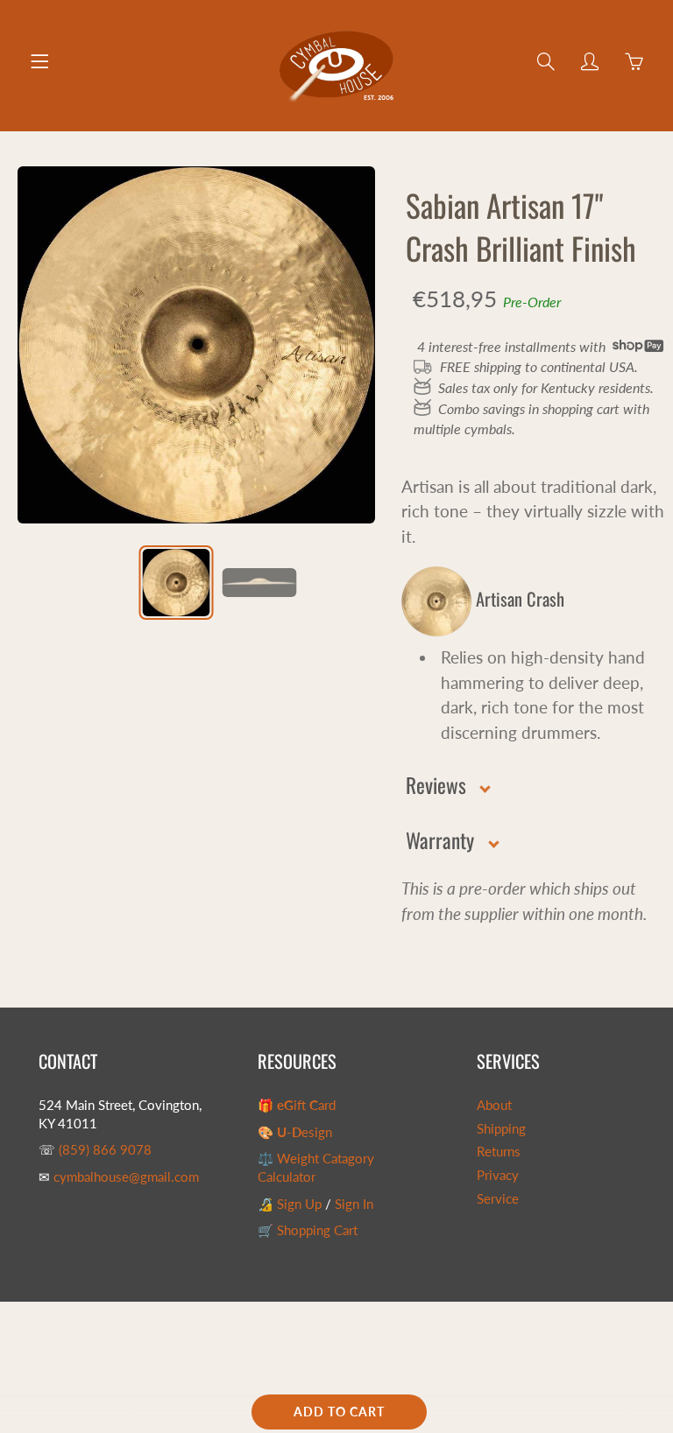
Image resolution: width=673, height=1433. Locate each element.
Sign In (354, 1204)
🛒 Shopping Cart (308, 1230)
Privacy (498, 1175)
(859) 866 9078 (105, 1149)
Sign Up (299, 1204)
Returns (499, 1151)
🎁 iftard (297, 1105)
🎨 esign (295, 1132)
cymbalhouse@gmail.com (126, 1177)
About (494, 1105)
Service (498, 1198)
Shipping (501, 1128)
